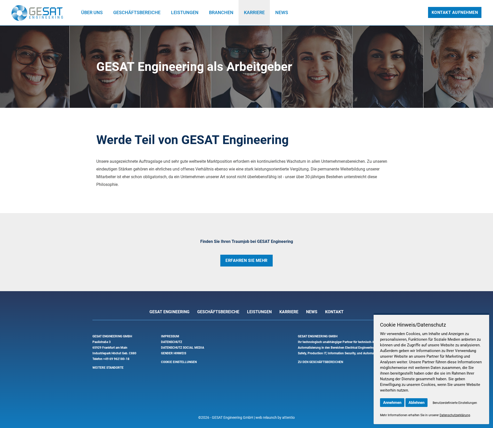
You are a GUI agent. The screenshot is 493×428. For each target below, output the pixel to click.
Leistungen (184, 12)
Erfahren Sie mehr (246, 260)
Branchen (221, 12)
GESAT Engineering (169, 311)
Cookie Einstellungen (179, 362)
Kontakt (334, 311)
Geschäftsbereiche (136, 12)
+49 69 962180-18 (116, 359)
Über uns (92, 12)
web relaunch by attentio (275, 417)
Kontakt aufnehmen (455, 12)
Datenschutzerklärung (455, 415)
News (281, 12)
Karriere (254, 12)
